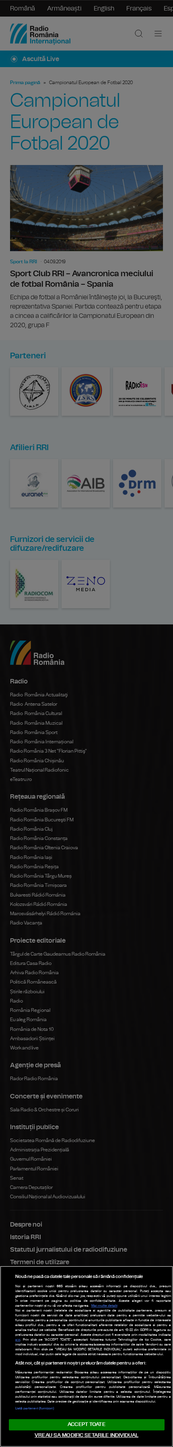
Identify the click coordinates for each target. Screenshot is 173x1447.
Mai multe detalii (104, 1305)
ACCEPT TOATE (86, 1424)
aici (18, 1339)
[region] (86, 1356)
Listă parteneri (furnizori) (34, 1408)
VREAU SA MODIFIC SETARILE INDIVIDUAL (86, 1435)
